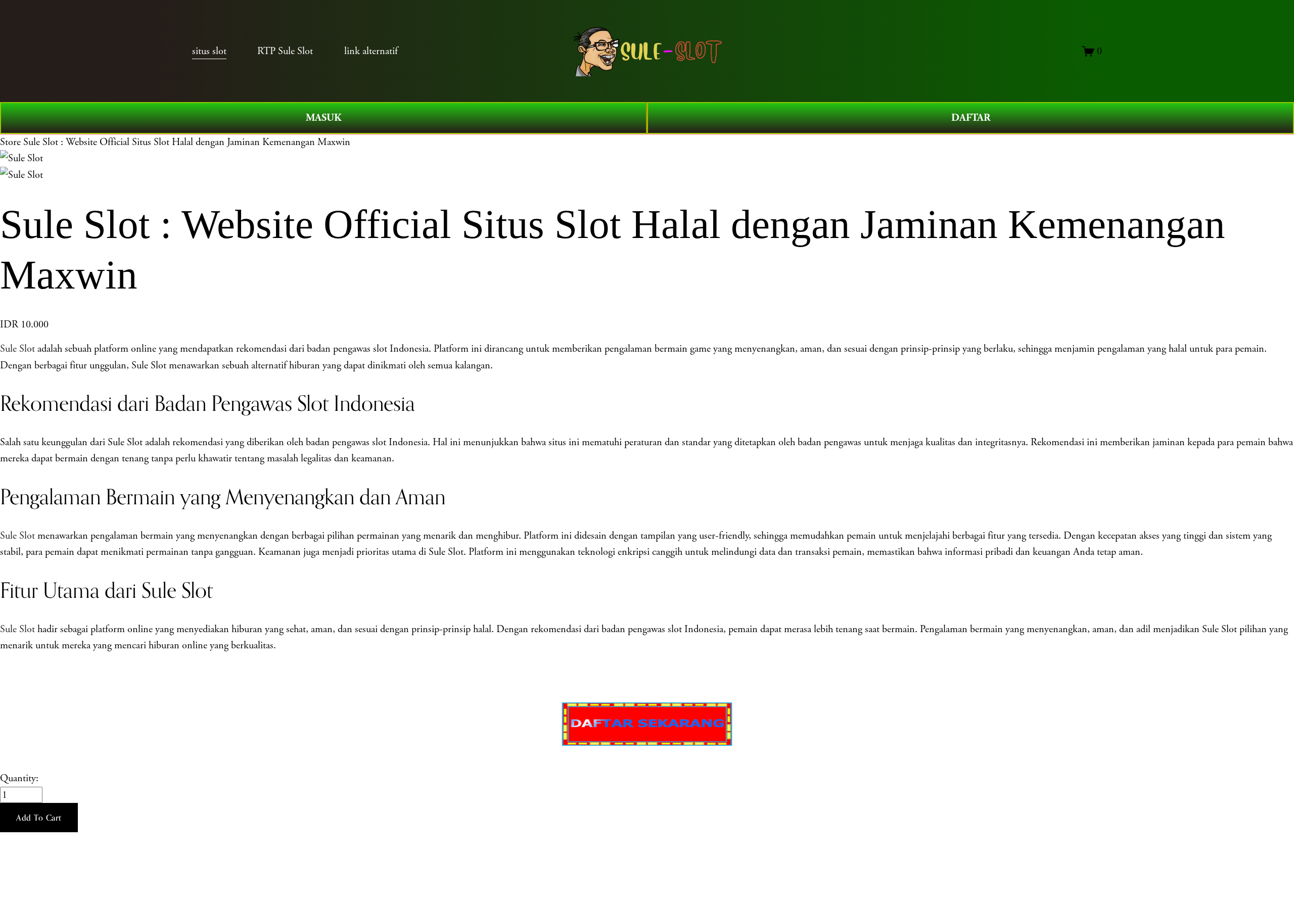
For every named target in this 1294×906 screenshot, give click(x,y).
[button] (39, 817)
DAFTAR (970, 118)
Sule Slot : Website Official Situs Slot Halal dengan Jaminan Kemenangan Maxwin (186, 142)
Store (10, 142)
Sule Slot (17, 348)
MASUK (324, 118)
